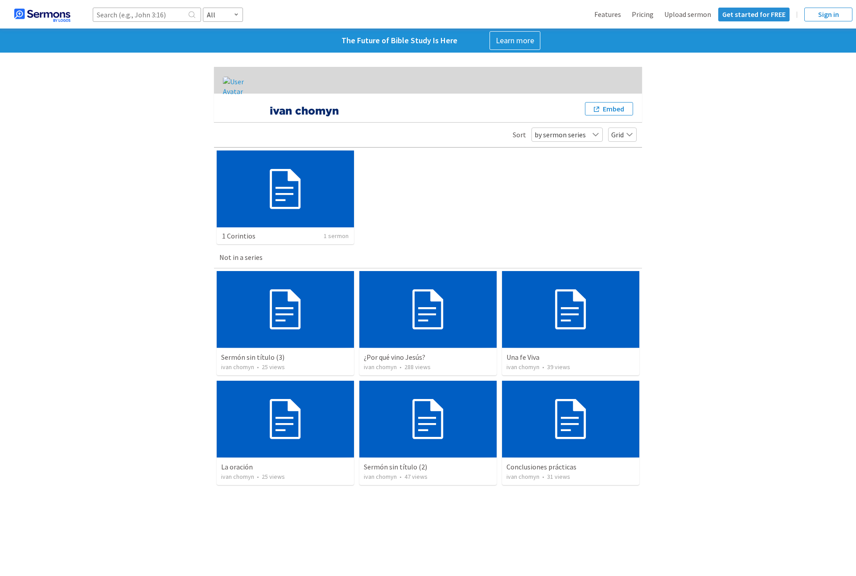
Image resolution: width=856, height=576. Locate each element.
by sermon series (560, 134)
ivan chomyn (237, 367)
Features (607, 14)
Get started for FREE (754, 14)
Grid (617, 134)
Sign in (828, 14)
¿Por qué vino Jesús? (394, 357)
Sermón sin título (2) (395, 466)
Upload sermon (687, 14)
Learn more (515, 40)
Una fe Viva (522, 357)
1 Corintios (238, 235)
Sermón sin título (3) (252, 357)
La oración (237, 466)
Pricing (643, 14)
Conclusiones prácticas (541, 466)
